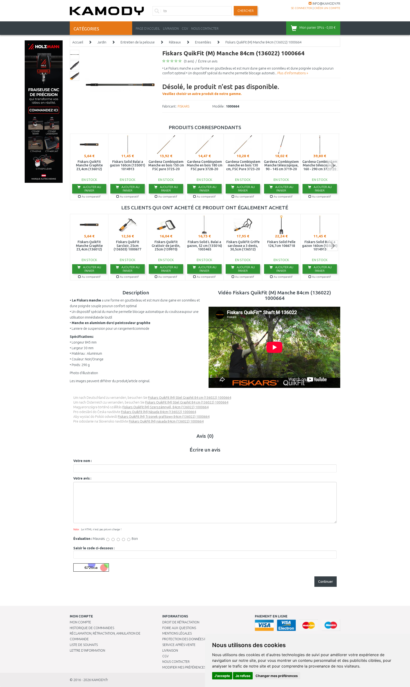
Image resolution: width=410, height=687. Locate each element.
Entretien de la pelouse (138, 42)
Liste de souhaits (84, 645)
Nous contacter (176, 661)
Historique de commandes (92, 628)
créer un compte (327, 7)
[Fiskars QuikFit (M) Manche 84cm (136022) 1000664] (120, 84)
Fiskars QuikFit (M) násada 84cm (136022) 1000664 (166, 421)
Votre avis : (82, 478)
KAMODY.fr (100, 680)
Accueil (77, 42)
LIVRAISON (171, 28)
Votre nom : (82, 461)
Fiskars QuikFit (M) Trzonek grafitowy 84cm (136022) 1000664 (164, 417)
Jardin (101, 42)
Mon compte (80, 622)
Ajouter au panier (91, 188)
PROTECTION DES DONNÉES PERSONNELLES (194, 639)
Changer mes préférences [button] (277, 676)
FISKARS (183, 106)
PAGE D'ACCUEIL (148, 28)
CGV (185, 28)
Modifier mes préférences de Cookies (193, 667)
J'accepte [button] (222, 676)
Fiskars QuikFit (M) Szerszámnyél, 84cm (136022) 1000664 (165, 407)
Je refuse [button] (242, 676)
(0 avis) (189, 61)
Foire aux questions (179, 628)
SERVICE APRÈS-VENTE (179, 645)
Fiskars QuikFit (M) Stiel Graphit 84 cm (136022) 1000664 (189, 398)
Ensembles (203, 42)
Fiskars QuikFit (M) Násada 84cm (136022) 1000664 (158, 412)
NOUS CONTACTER (205, 28)
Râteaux (175, 42)
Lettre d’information (87, 650)
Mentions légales (177, 633)
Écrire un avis (208, 61)
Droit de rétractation (180, 622)
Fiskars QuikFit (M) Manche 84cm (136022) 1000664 (263, 42)
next (332, 165)
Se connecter (301, 7)
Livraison (170, 650)
